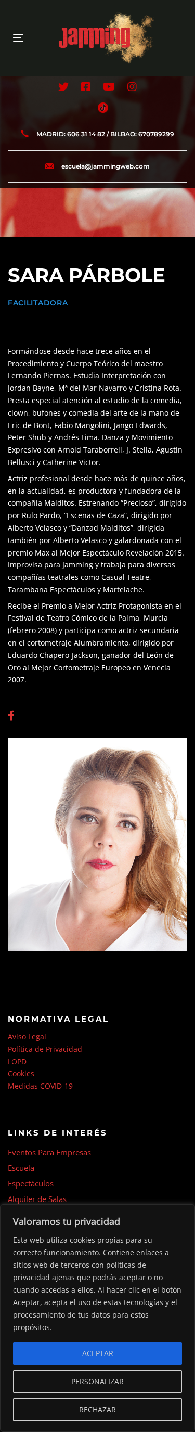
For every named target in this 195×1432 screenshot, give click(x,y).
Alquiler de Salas (37, 1199)
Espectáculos (31, 1183)
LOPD (17, 1061)
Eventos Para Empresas (49, 1152)
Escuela (21, 1168)
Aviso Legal (27, 1036)
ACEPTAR (97, 1353)
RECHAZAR (97, 1409)
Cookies (21, 1073)
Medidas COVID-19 (40, 1086)
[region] (97, 1318)
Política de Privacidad (45, 1049)
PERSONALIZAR (97, 1381)
